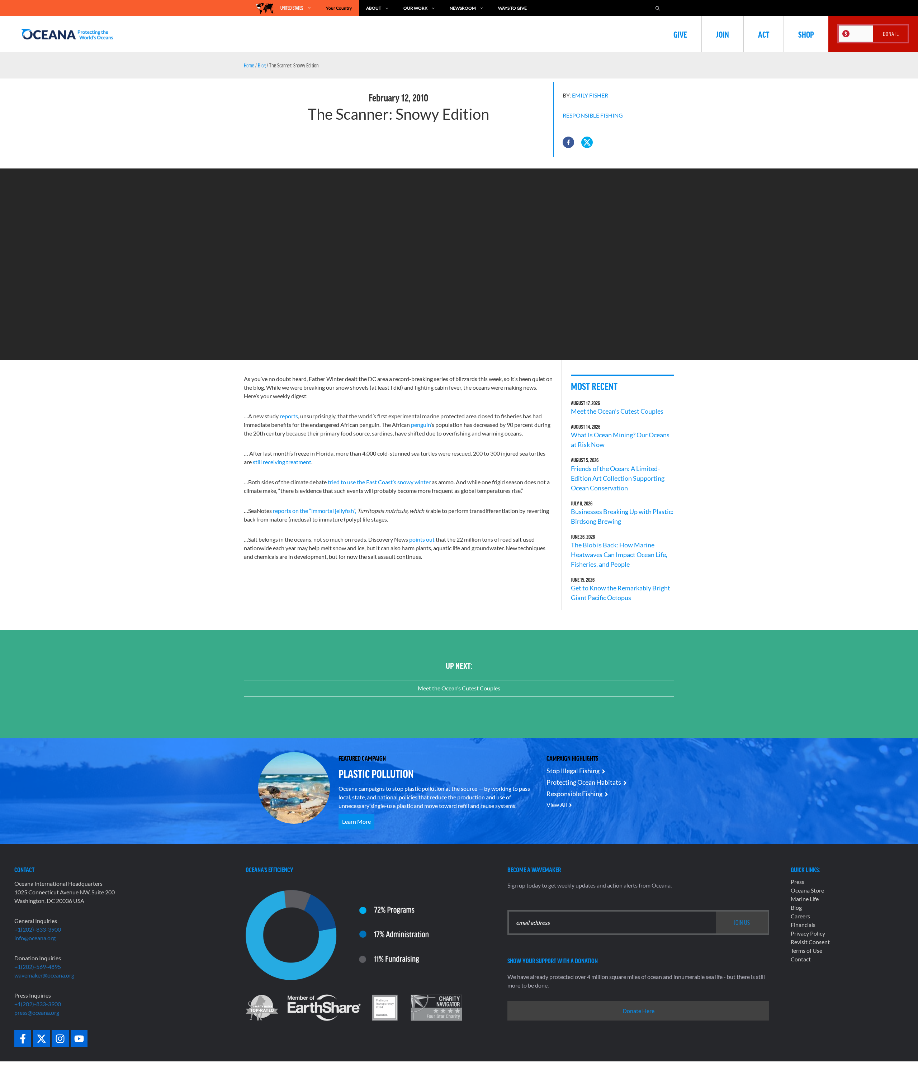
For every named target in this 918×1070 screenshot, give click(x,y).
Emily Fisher (590, 95)
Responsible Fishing (593, 115)
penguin (421, 424)
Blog (262, 65)
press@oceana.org (36, 1012)
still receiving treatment (282, 461)
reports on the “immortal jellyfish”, (314, 510)
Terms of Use (806, 950)
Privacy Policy (808, 933)
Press (797, 881)
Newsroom (463, 8)
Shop (806, 34)
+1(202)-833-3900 (37, 929)
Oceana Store (807, 890)
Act (763, 34)
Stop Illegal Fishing (573, 771)
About (373, 8)
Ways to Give (512, 8)
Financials (803, 924)
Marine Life (805, 898)
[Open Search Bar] (657, 8)
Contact (801, 959)
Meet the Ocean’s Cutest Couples (617, 411)
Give (680, 34)
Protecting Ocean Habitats (583, 782)
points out (422, 539)
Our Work (415, 8)
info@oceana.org (35, 938)
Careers (800, 916)
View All (556, 804)
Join (722, 34)
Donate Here (638, 1010)
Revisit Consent (810, 941)
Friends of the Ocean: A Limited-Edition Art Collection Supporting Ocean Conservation (617, 478)
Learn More (356, 821)
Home (249, 65)
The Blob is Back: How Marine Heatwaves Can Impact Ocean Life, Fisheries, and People (619, 554)
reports (289, 416)
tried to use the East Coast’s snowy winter (379, 482)
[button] (568, 142)
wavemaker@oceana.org (44, 975)
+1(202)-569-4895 (37, 966)
